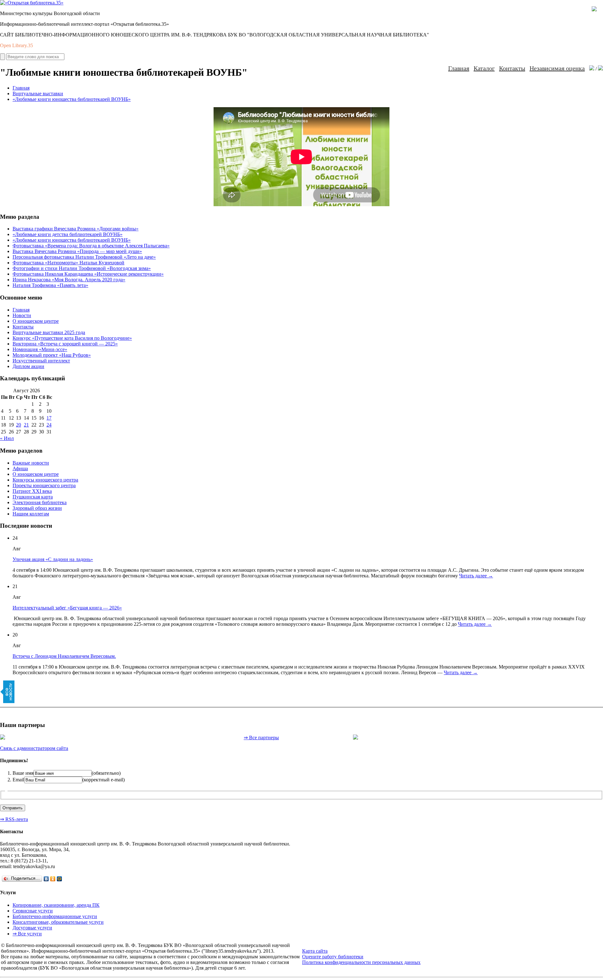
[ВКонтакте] (46, 879)
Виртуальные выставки (38, 93)
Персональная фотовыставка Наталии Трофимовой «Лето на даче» (84, 257)
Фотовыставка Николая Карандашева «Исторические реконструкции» (88, 274)
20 (18, 424)
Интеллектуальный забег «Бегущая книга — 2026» (67, 607)
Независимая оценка (557, 68)
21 (26, 424)
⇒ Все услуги (27, 933)
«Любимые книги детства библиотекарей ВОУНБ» (67, 234)
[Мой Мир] (59, 879)
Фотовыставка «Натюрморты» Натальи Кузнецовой (68, 262)
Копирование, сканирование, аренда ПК (56, 905)
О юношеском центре (36, 321)
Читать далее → (476, 575)
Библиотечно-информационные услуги (55, 916)
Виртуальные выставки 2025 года (49, 332)
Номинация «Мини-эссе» (40, 349)
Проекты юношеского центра (44, 485)
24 (49, 424)
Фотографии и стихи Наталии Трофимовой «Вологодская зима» (82, 268)
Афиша (20, 468)
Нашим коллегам (31, 513)
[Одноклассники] (53, 879)
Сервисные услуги (33, 910)
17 (49, 418)
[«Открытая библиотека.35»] (31, 2)
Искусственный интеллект (41, 360)
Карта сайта (315, 951)
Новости (22, 315)
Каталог (484, 68)
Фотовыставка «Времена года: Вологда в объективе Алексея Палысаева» (91, 245)
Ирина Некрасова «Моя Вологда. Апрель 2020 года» (69, 279)
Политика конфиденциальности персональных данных (361, 962)
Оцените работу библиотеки (332, 956)
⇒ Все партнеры (261, 737)
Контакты (512, 68)
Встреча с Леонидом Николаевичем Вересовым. (64, 656)
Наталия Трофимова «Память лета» (50, 285)
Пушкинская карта (33, 496)
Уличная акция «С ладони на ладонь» (53, 559)
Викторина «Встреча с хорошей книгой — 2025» (65, 343)
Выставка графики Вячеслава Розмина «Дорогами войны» (76, 228)
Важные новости (31, 462)
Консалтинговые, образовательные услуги (58, 922)
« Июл (7, 438)
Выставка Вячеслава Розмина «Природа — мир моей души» (77, 251)
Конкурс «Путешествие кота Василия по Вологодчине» (72, 338)
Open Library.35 (16, 45)
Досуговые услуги (32, 927)
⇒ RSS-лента (14, 819)
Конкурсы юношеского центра (45, 479)
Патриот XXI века (32, 491)
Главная (458, 68)
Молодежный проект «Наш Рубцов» (52, 355)
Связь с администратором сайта (34, 748)
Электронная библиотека (40, 502)
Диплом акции (28, 366)
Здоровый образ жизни (37, 508)
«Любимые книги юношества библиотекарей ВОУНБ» (72, 99)
